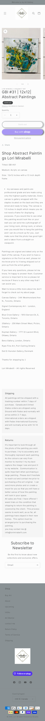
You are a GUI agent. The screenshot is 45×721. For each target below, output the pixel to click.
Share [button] (7, 145)
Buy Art (8, 595)
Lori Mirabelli (18, 717)
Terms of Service (12, 635)
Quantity (5, 110)
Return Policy (11, 629)
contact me (10, 623)
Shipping (5, 106)
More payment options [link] (22, 138)
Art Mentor (9, 618)
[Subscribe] (37, 565)
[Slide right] (28, 84)
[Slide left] (17, 84)
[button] (5, 13)
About (7, 601)
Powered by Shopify (31, 717)
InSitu (7, 612)
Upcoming (9, 607)
